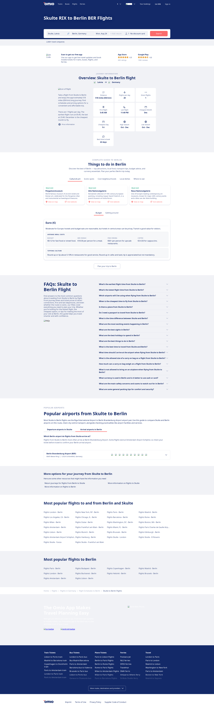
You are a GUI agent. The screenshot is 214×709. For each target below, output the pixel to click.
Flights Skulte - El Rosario (149, 537)
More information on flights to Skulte (123, 483)
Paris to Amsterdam (78, 664)
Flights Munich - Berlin (84, 532)
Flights (74, 4)
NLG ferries (125, 660)
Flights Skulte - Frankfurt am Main (89, 542)
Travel (148, 652)
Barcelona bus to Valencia (81, 667)
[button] (102, 33)
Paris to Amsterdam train (55, 670)
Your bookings (145, 4)
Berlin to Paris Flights (104, 660)
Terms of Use (80, 702)
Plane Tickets (101, 652)
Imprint (68, 702)
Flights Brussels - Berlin (117, 532)
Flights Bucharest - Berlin (85, 573)
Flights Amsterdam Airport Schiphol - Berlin (62, 537)
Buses (67, 4)
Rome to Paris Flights (104, 667)
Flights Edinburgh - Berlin (149, 532)
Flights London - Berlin (53, 512)
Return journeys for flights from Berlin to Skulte (65, 483)
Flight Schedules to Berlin (89, 591)
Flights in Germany (68, 591)
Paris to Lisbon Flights (104, 657)
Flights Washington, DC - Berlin (120, 522)
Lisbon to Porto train (53, 657)
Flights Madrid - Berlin (148, 512)
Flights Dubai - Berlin (84, 522)
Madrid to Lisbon (153, 664)
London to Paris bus (78, 657)
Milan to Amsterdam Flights (107, 671)
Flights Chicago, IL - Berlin (86, 517)
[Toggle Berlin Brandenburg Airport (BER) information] (166, 455)
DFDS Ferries (126, 664)
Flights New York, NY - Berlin (87, 512)
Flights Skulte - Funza (52, 542)
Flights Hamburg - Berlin (85, 537)
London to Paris (152, 657)
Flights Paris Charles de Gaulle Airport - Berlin (158, 527)
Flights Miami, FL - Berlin (117, 527)
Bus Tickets (75, 652)
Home (46, 591)
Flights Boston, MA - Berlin (150, 522)
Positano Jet (125, 657)
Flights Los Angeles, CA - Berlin (56, 517)
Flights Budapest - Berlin (85, 568)
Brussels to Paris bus (79, 671)
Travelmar (124, 667)
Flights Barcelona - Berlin (117, 517)
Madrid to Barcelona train (55, 660)
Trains (60, 4)
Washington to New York (156, 667)
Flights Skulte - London (116, 537)
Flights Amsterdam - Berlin (55, 527)
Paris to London (152, 660)
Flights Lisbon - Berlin (53, 532)
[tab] (75, 179)
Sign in (167, 4)
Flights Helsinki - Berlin (116, 573)
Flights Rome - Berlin (147, 517)
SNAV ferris (125, 671)
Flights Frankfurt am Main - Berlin (89, 527)
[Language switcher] (130, 4)
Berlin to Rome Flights (104, 664)
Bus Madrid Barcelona (79, 660)
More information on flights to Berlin (60, 486)
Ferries (82, 4)
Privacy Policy (95, 702)
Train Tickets (50, 652)
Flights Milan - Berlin (52, 522)
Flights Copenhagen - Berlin (118, 568)
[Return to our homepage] (51, 4)
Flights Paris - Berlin (115, 512)
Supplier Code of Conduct (115, 702)
